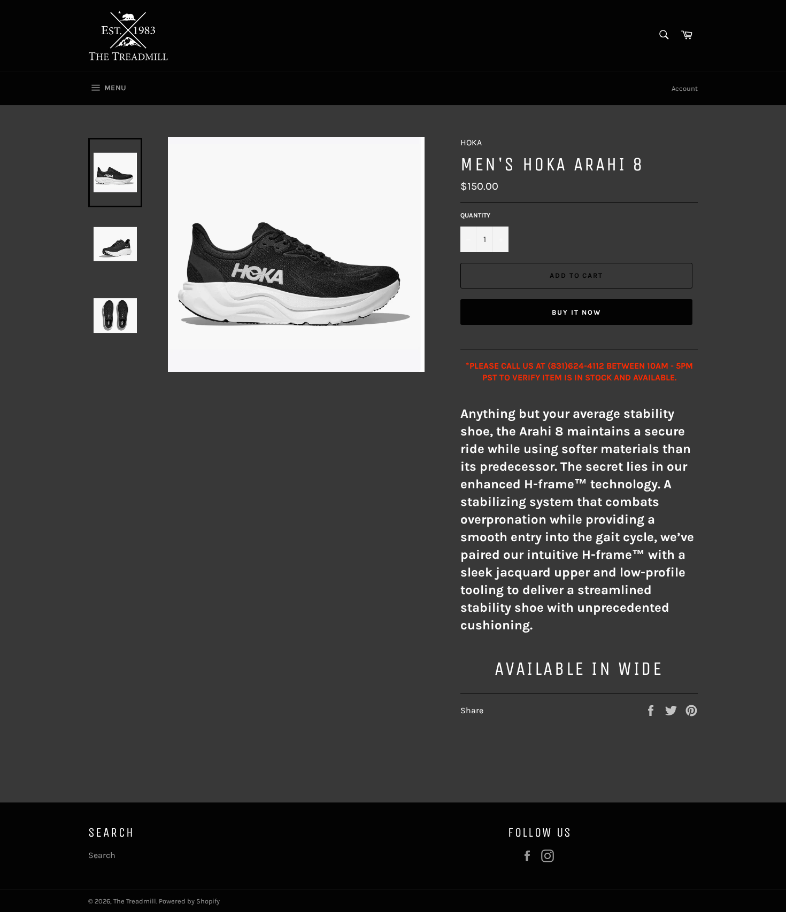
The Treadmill (134, 901)
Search (101, 855)
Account (685, 88)
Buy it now (576, 312)
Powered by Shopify (189, 901)
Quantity (475, 215)
